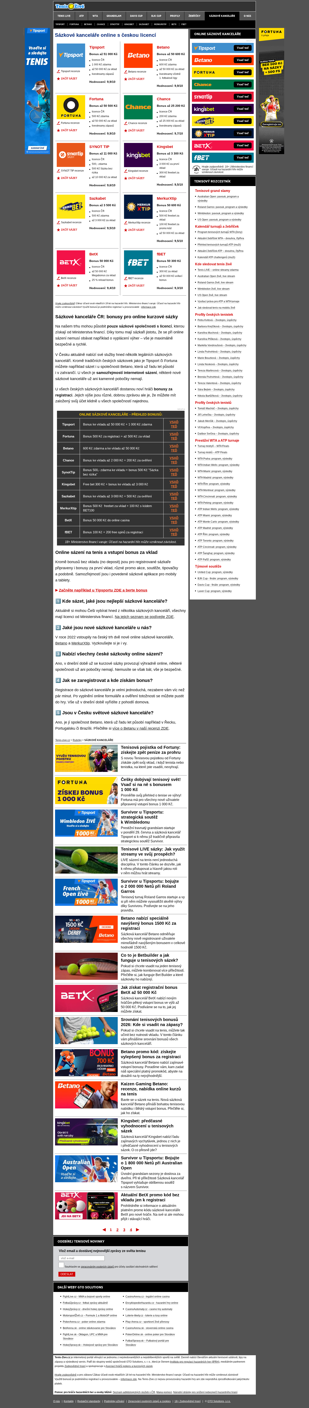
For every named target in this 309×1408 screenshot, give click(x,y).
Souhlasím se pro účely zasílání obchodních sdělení (111, 1266)
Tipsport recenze (70, 71)
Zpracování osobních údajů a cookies (149, 1401)
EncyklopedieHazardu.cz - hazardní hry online (151, 1302)
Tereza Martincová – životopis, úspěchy (220, 370)
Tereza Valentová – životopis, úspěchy (219, 383)
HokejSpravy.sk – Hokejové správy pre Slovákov (90, 1344)
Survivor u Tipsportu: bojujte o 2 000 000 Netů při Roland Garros (150, 886)
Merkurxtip (160, 24)
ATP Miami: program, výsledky (215, 515)
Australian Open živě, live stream (216, 276)
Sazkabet (144, 24)
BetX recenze (68, 278)
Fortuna (74, 24)
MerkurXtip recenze (139, 222)
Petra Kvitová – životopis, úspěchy (217, 320)
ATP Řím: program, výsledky (214, 534)
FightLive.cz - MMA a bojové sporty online (86, 1296)
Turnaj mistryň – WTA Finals (213, 446)
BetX (174, 24)
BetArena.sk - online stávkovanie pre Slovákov (89, 1328)
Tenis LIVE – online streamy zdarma (218, 269)
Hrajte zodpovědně (65, 303)
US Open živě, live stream (212, 295)
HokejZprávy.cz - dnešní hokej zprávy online (88, 1309)
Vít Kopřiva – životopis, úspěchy (216, 427)
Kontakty (69, 1401)
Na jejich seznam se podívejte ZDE (144, 617)
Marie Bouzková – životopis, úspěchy (219, 358)
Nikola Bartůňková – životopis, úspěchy (220, 395)
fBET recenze (136, 278)
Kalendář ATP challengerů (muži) (216, 257)
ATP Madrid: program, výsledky (215, 528)
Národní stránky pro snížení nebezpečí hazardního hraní (205, 1392)
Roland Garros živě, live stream (215, 282)
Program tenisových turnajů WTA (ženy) (220, 232)
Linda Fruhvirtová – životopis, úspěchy (219, 351)
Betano (88, 24)
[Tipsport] (37, 153)
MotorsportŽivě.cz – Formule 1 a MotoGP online (90, 1315)
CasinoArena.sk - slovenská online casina (149, 1328)
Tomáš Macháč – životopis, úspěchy (218, 408)
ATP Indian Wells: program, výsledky (218, 509)
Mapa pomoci (164, 1392)
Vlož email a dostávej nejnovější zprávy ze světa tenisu (102, 1251)
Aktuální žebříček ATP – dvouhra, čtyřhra (220, 251)
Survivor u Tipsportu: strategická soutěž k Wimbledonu (142, 817)
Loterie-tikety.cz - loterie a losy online (146, 1315)
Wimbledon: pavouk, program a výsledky (221, 213)
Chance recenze (137, 123)
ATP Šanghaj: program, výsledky (216, 553)
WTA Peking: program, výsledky (215, 502)
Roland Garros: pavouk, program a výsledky (223, 207)
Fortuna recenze (70, 123)
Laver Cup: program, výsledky (215, 591)
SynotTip (114, 24)
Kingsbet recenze (138, 170)
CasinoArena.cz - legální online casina (147, 1296)
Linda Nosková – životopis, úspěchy (218, 364)
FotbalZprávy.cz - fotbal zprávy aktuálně (85, 1302)
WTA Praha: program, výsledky (215, 458)
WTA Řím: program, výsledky (214, 483)
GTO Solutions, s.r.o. (219, 1401)
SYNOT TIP (99, 147)
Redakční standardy (88, 1401)
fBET (183, 24)
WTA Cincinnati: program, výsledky (217, 496)
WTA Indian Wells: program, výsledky (218, 465)
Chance (101, 24)
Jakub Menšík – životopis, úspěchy (217, 421)
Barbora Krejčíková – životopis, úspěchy (220, 326)
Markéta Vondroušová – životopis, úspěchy (222, 345)
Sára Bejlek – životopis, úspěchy (216, 389)
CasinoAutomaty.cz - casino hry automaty (148, 1309)
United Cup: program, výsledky (215, 572)
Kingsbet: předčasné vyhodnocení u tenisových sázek (147, 1126)
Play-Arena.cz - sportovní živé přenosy (147, 1321)
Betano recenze (137, 71)
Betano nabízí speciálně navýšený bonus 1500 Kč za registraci (148, 923)
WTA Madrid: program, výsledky (215, 477)
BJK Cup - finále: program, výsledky (218, 578)
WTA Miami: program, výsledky (215, 471)
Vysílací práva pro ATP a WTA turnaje (218, 301)
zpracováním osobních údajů (97, 1266)
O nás (56, 1401)
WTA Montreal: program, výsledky (216, 490)
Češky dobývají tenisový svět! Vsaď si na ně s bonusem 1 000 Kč (151, 784)
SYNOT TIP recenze (72, 170)
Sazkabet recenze (71, 222)
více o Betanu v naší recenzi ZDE (140, 728)
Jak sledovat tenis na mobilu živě (216, 307)
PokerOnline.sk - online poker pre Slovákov (150, 1334)
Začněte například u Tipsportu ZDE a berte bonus (103, 590)
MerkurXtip (167, 198)
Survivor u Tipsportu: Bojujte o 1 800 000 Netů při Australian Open (151, 1163)
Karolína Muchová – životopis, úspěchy (220, 332)
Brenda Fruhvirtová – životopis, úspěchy (220, 376)
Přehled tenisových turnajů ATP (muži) (219, 244)
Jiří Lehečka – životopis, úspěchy (216, 414)
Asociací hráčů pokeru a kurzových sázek (129, 1366)
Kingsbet (129, 24)
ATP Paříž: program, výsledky (214, 559)
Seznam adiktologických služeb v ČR (134, 1392)
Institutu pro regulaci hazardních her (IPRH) (194, 1361)
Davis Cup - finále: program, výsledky (219, 584)
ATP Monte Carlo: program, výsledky (218, 521)
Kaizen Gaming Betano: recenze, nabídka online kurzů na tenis (151, 1089)
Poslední (138, 1229)
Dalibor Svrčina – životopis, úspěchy (218, 433)
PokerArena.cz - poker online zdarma (84, 1321)
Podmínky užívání (114, 1401)
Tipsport (60, 24)
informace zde (148, 307)
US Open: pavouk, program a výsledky (219, 219)
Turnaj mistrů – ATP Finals (212, 452)
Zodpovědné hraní (75, 1366)
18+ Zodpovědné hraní (187, 1401)
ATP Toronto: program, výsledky (216, 540)
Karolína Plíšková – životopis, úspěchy (219, 339)
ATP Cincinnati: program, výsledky (217, 547)
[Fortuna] (271, 153)
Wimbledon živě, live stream (214, 288)
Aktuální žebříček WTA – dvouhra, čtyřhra (221, 238)
